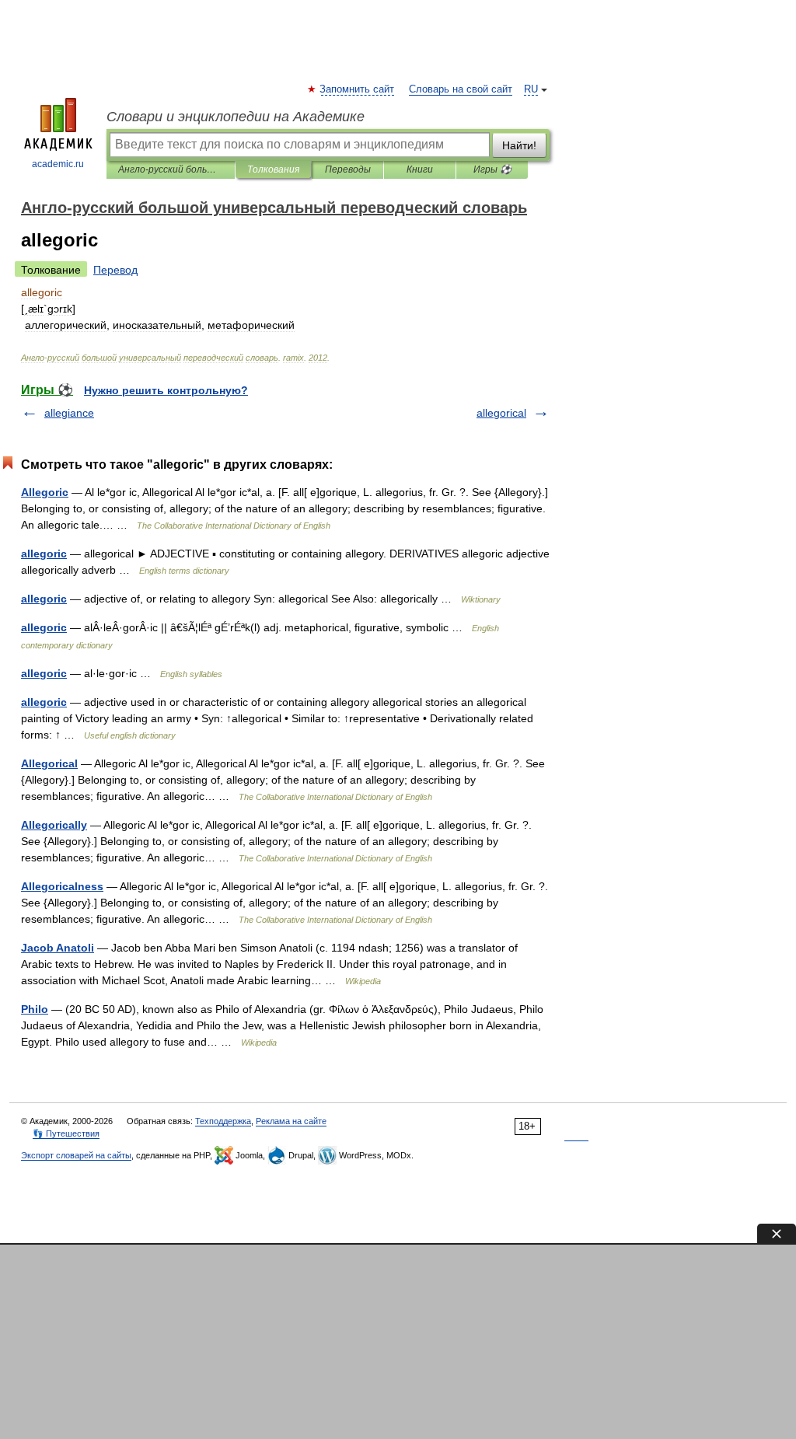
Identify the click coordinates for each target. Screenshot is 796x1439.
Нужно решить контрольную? (166, 390)
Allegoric (44, 492)
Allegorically (54, 825)
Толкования (273, 169)
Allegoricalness (62, 886)
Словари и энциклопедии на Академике (235, 116)
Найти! (519, 145)
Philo (34, 1009)
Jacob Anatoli (57, 947)
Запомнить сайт (357, 89)
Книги (420, 169)
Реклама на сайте (291, 1121)
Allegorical (49, 763)
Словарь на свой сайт (460, 89)
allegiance (69, 413)
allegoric (44, 553)
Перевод (115, 270)
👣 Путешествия (66, 1133)
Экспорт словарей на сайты (76, 1155)
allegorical (501, 413)
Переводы (348, 169)
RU (531, 89)
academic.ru (58, 164)
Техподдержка (223, 1121)
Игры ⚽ (492, 169)
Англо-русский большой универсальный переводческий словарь (170, 169)
